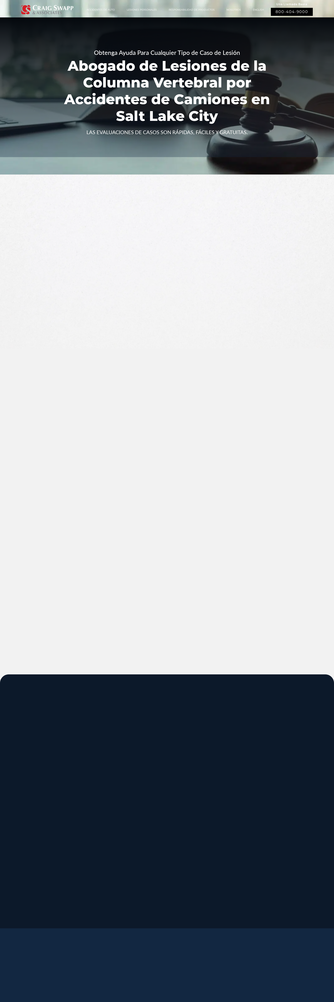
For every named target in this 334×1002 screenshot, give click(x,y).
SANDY (46, 751)
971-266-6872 (47, 848)
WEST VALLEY (157, 890)
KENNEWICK (104, 820)
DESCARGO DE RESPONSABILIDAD (184, 979)
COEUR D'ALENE (160, 820)
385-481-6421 (47, 879)
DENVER (203, 820)
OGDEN (47, 855)
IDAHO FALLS (156, 855)
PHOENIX (256, 820)
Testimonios (170, 959)
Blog (193, 959)
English (258, 9)
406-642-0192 (255, 813)
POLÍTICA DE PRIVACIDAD (141, 979)
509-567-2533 (151, 774)
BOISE (45, 786)
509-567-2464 (99, 813)
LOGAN (98, 855)
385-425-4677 (99, 879)
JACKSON (204, 786)
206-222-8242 (151, 813)
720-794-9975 (203, 848)
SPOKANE (101, 786)
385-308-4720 (255, 778)
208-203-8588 (99, 774)
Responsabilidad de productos (192, 9)
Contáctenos (140, 967)
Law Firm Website (239, 979)
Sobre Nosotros (138, 959)
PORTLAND (51, 820)
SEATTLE (151, 786)
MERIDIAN (101, 751)
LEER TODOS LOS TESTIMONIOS (249, 462)
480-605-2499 (255, 844)
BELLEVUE (257, 855)
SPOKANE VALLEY (161, 751)
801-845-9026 (47, 778)
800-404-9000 (292, 11)
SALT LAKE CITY (210, 751)
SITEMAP (167, 984)
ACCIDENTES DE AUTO (101, 9)
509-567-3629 (99, 848)
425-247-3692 (255, 883)
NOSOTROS (233, 9)
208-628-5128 (47, 813)
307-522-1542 (203, 813)
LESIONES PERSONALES (142, 9)
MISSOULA (257, 786)
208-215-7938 (151, 848)
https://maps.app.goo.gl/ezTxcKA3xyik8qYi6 (221, 883)
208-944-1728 (151, 879)
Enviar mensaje (248, 307)
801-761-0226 (151, 914)
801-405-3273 (203, 778)
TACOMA (203, 855)
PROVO (254, 751)
